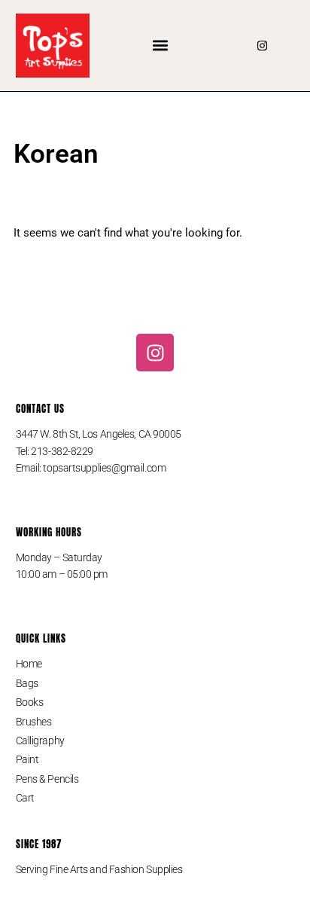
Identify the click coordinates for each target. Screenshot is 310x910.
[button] (160, 45)
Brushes (34, 722)
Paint (27, 759)
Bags (27, 683)
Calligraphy (40, 740)
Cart (25, 798)
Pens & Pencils (47, 779)
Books (30, 702)
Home (29, 664)
